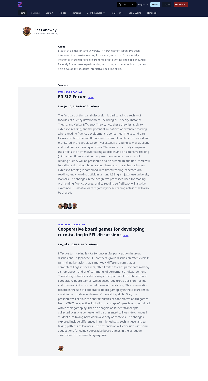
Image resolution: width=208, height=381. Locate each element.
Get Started (180, 4)
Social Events (135, 12)
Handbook (152, 12)
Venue (155, 4)
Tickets (62, 12)
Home (22, 12)
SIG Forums (117, 12)
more (91, 97)
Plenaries (76, 12)
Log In (167, 4)
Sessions (35, 12)
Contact (49, 12)
